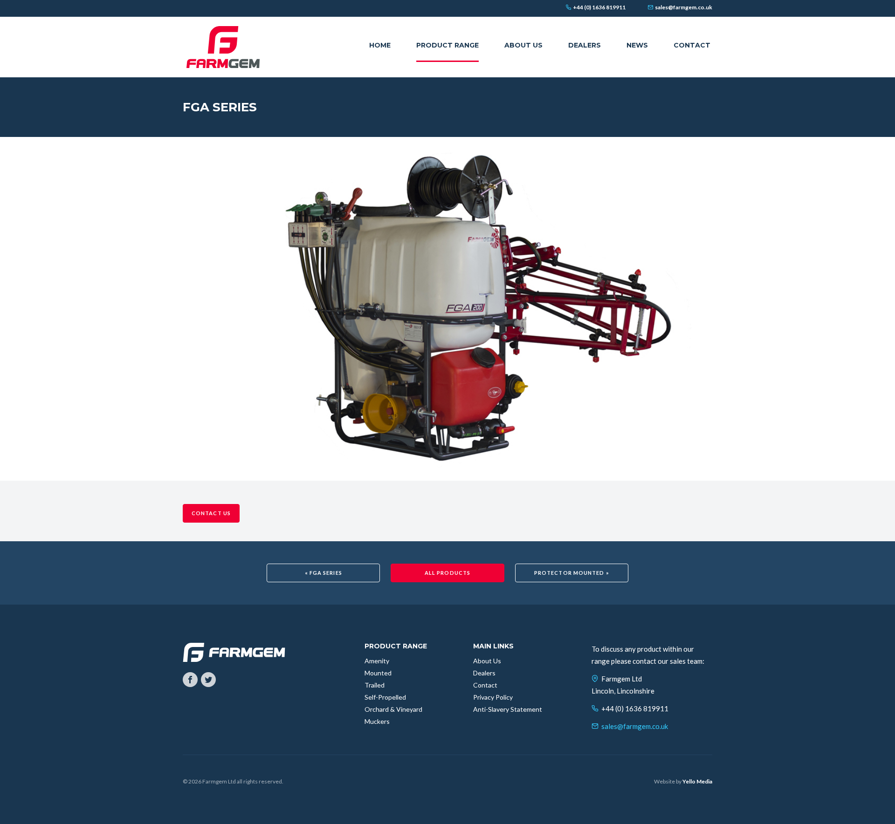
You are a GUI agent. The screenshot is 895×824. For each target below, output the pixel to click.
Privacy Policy (493, 697)
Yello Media (697, 781)
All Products (447, 573)
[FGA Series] (447, 308)
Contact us (211, 513)
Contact (485, 685)
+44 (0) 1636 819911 (634, 708)
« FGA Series (323, 573)
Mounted (378, 673)
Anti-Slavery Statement (507, 709)
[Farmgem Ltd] (223, 47)
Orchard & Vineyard (393, 709)
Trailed (375, 685)
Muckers (377, 721)
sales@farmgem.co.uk (634, 726)
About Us (487, 661)
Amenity (377, 661)
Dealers (484, 673)
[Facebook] (190, 679)
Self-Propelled (385, 697)
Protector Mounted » (571, 573)
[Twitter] (208, 679)
